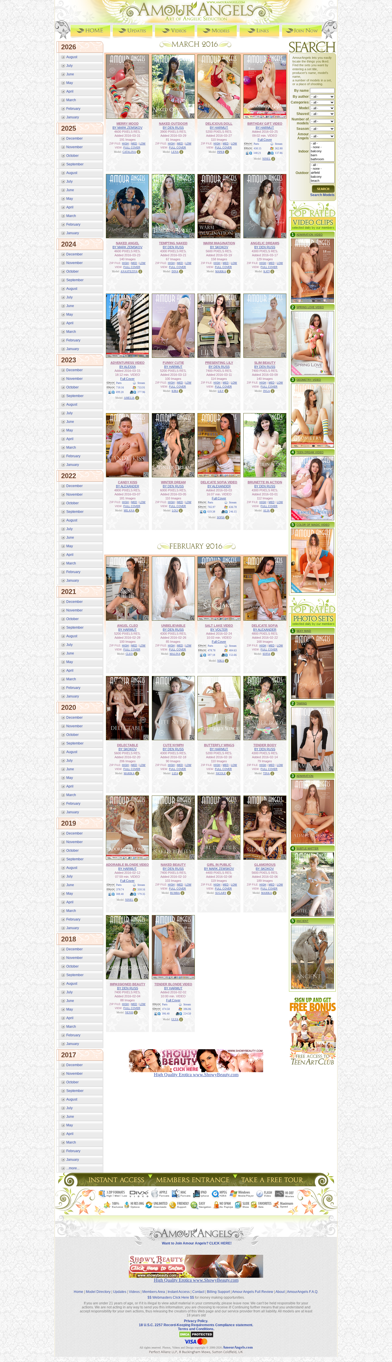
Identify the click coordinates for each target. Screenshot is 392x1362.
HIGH (125, 143)
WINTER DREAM (173, 482)
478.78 (212, 650)
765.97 (212, 507)
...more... (72, 1168)
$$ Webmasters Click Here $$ (171, 1297)
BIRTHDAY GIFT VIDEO (264, 123)
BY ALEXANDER (127, 486)
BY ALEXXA (127, 366)
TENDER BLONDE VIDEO (173, 984)
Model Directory (98, 1292)
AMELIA (129, 397)
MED (134, 143)
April (69, 91)
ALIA (266, 510)
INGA (266, 391)
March (71, 100)
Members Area (153, 1292)
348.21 (257, 153)
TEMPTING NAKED (173, 243)
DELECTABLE (127, 745)
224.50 (187, 1013)
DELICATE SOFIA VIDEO (219, 482)
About (280, 1292)
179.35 (141, 894)
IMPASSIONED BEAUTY (127, 984)
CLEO (129, 653)
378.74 (120, 889)
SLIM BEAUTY (264, 362)
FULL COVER (131, 147)
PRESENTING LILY (219, 362)
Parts (256, 143)
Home (78, 1292)
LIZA (175, 773)
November (74, 147)
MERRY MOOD (128, 123)
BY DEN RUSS (173, 127)
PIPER (220, 152)
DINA (175, 271)
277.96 (141, 392)
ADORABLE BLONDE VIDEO (127, 864)
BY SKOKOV (219, 247)
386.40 (166, 1013)
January (72, 117)
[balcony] (322, 151)
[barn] (322, 155)
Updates (119, 1292)
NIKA (220, 660)
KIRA (175, 391)
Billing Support (218, 1292)
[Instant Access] (116, 1184)
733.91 (141, 387)
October (72, 156)
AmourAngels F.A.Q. (302, 1292)
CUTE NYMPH (173, 745)
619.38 (211, 511)
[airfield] (322, 173)
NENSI (129, 1012)
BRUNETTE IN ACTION (265, 482)
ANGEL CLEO (127, 625)
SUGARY (220, 893)
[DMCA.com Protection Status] (196, 1337)
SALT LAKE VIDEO (219, 625)
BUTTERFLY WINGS (219, 745)
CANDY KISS (127, 482)
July (69, 66)
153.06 (233, 655)
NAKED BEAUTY (173, 864)
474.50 (166, 1009)
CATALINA (129, 152)
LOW (142, 143)
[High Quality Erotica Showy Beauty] (196, 1276)
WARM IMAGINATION (219, 243)
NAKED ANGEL (127, 243)
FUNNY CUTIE (173, 362)
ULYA (174, 1019)
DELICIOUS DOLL (218, 123)
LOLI (175, 510)
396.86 (187, 1009)
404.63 (233, 650)
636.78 (233, 507)
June (70, 74)
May (69, 83)
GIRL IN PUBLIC (219, 864)
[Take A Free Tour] (273, 1184)
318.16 (141, 889)
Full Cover (265, 139)
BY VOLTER (219, 629)
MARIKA (220, 271)
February (73, 109)
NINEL (266, 158)
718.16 (120, 387)
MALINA (175, 653)
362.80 (279, 148)
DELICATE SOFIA (265, 625)
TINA (266, 773)
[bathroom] (322, 159)
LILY (221, 391)
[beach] (322, 181)
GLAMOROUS (264, 864)
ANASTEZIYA (129, 271)
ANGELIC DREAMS (265, 243)
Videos (134, 1292)
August (71, 57)
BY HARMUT (219, 127)
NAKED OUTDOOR (173, 123)
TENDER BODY (264, 745)
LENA (175, 152)
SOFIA (221, 517)
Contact (198, 1292)
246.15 (233, 511)
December (74, 138)
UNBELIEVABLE (173, 625)
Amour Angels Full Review (252, 1292)
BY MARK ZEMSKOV (127, 127)
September (75, 164)
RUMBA (175, 893)
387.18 (211, 655)
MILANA (129, 510)
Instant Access (179, 1292)
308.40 (120, 894)
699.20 (120, 392)
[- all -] (322, 144)
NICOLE (221, 773)
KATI (266, 271)
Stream (278, 143)
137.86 (279, 153)
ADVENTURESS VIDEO (127, 362)
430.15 (257, 148)
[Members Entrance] (192, 1184)
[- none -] (322, 147)
